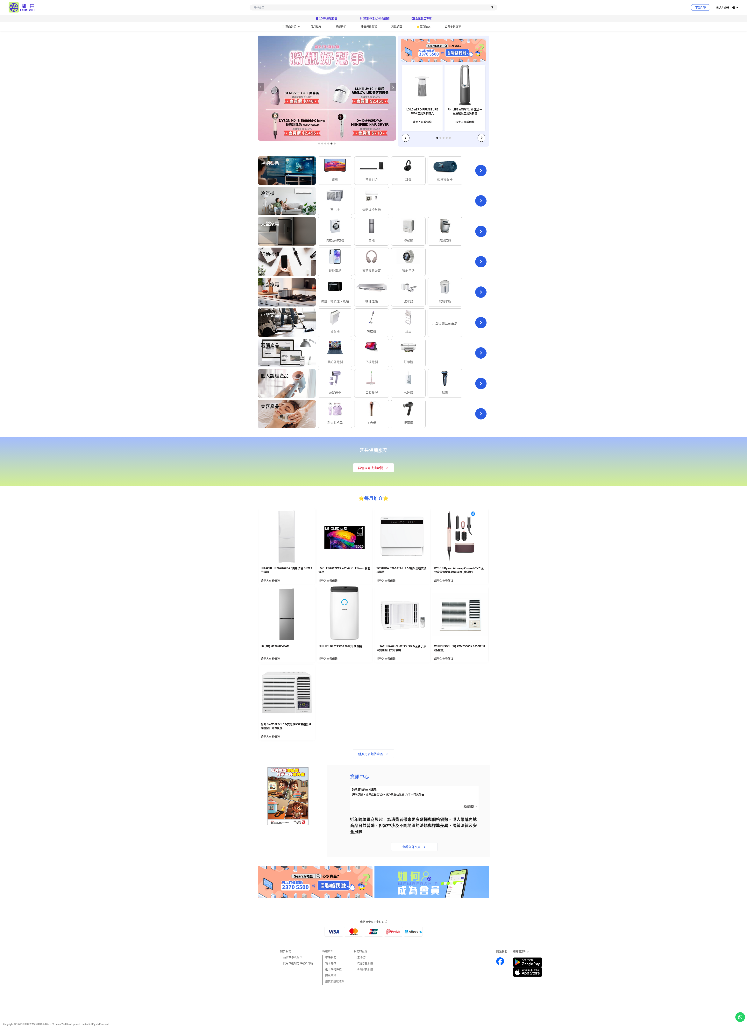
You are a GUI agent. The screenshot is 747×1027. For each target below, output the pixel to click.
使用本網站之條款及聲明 (298, 963)
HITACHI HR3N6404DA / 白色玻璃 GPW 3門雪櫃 (286, 570)
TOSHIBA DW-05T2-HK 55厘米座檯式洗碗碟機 (401, 570)
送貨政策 (362, 957)
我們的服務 (360, 951)
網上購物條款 (333, 969)
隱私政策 (330, 975)
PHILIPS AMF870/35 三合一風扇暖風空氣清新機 (465, 111)
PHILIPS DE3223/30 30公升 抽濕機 (340, 646)
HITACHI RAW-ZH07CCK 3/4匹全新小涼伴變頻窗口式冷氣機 (401, 648)
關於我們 (285, 951)
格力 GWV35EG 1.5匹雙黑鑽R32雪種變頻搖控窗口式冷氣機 (286, 726)
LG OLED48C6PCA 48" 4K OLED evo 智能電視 (344, 570)
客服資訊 (327, 951)
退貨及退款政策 (334, 981)
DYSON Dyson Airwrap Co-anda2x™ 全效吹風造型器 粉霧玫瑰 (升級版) (459, 570)
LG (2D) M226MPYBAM (275, 646)
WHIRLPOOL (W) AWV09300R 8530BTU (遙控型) (459, 648)
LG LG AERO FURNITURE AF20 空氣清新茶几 (422, 111)
